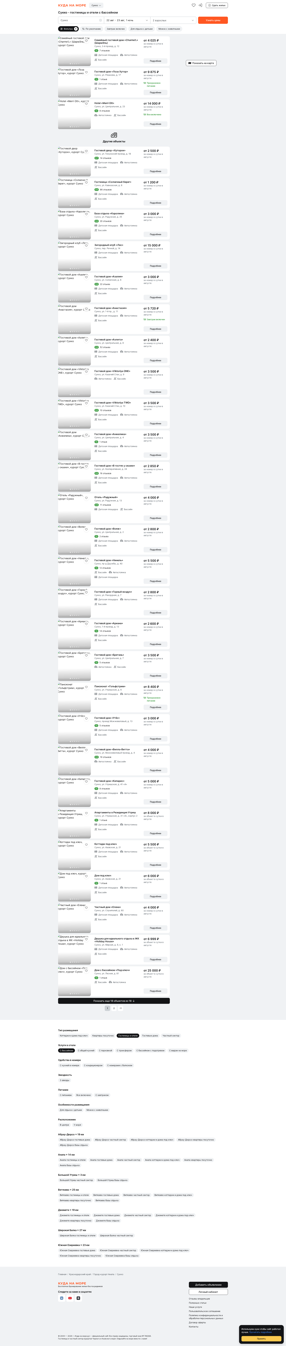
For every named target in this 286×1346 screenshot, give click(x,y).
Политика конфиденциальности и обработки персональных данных (206, 1317)
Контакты (193, 1326)
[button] (101, 20)
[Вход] (200, 5)
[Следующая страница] (120, 1008)
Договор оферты (197, 1322)
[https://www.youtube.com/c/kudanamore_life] (70, 1298)
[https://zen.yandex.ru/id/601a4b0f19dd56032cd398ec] (78, 1298)
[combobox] (96, 5)
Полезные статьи (197, 1303)
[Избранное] (193, 5)
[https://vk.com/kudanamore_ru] (61, 1298)
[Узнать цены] (213, 20)
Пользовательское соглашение (204, 1311)
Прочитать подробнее (260, 1332)
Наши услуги (195, 1307)
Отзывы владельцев (199, 1298)
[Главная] (72, 5)
